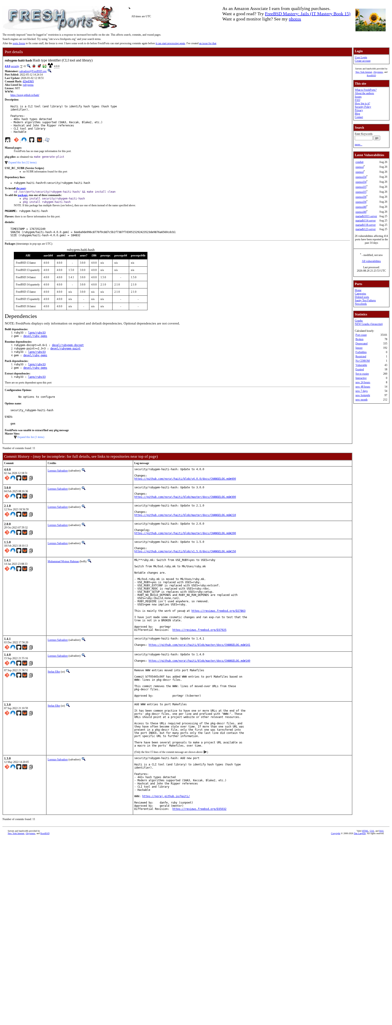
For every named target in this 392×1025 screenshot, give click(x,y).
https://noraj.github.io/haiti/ (24, 95)
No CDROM (362, 360)
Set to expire (362, 373)
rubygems (28, 84)
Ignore (359, 347)
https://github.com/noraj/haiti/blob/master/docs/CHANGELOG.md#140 (199, 660)
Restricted (360, 356)
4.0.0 (7, 66)
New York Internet (363, 72)
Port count (361, 335)
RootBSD (371, 75)
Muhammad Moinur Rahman (63, 561)
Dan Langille (360, 833)
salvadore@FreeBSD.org (33, 71)
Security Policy (363, 106)
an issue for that (207, 43)
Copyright (335, 833)
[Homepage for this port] (8, 141)
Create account (362, 60)
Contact (359, 117)
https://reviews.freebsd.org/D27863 (218, 610)
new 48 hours (362, 386)
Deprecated (361, 343)
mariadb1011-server (366, 216)
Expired (359, 369)
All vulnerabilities (371, 261)
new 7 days (361, 391)
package (22, 195)
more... (358, 144)
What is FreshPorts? (366, 89)
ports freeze (19, 43)
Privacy (359, 110)
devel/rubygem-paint (65, 348)
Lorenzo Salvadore (58, 470)
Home (358, 290)
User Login (361, 57)
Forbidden (361, 352)
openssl (359, 167)
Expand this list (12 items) (22, 162)
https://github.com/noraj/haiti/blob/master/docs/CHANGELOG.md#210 (185, 515)
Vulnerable (361, 365)
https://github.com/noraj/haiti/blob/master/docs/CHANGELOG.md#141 (199, 644)
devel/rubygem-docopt (68, 345)
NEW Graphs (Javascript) (369, 324)
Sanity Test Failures (365, 300)
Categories (360, 293)
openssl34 (360, 177)
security (15, 66)
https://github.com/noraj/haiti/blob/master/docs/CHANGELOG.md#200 (185, 533)
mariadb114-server (365, 220)
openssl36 (360, 197)
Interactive (361, 378)
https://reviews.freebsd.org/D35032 (199, 809)
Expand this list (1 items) (30, 437)
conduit (359, 162)
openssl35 (360, 187)
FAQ (357, 100)
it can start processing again (170, 43)
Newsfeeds (361, 303)
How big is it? (362, 103)
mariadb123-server (365, 229)
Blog (357, 113)
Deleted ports (362, 297)
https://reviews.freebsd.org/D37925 (199, 630)
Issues (358, 96)
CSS (372, 831)
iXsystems (378, 72)
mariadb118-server (365, 224)
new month (361, 399)
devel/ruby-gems (35, 336)
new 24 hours (362, 382)
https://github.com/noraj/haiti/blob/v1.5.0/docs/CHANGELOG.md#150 (185, 551)
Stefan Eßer (54, 671)
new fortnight (362, 395)
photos (295, 18)
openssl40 (360, 207)
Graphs (359, 320)
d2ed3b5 (28, 81)
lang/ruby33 (37, 332)
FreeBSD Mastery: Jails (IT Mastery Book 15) (307, 13)
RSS (381, 831)
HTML (365, 831)
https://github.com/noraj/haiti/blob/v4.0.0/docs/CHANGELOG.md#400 (185, 478)
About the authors (364, 93)
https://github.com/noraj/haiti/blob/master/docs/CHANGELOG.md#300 (185, 497)
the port (20, 188)
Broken (359, 339)
